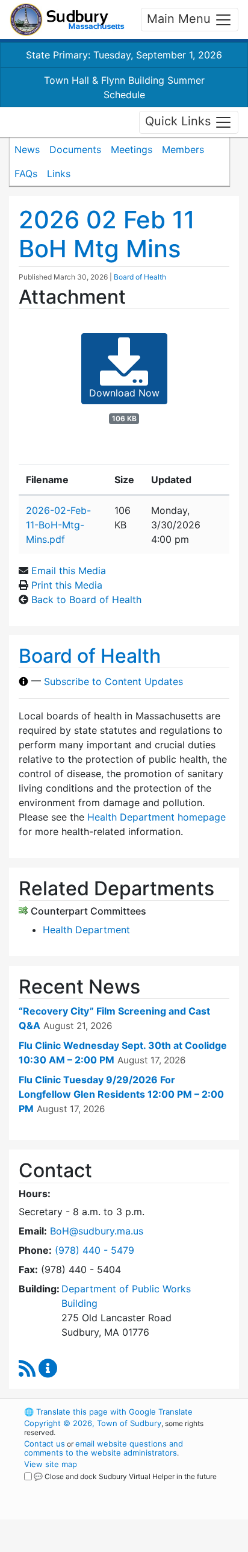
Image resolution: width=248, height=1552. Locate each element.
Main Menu (180, 18)
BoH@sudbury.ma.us (96, 1231)
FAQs (25, 173)
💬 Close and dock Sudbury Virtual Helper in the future (125, 1476)
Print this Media (66, 585)
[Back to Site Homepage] (67, 19)
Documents (75, 149)
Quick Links (179, 121)
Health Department (86, 930)
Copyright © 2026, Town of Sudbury (92, 1423)
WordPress (77, 1487)
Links (58, 173)
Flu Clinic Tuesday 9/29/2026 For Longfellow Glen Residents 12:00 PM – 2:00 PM (121, 1094)
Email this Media (68, 571)
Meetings (131, 149)
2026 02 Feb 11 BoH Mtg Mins (107, 234)
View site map (50, 1464)
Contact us (44, 1443)
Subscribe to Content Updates (113, 681)
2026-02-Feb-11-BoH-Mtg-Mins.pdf (58, 524)
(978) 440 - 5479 (94, 1250)
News (27, 149)
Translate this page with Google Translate (108, 1411)
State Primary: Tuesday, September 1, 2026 (124, 55)
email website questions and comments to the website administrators (103, 1448)
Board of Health (140, 276)
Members (183, 149)
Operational (98, 1545)
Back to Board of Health (86, 599)
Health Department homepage (156, 817)
